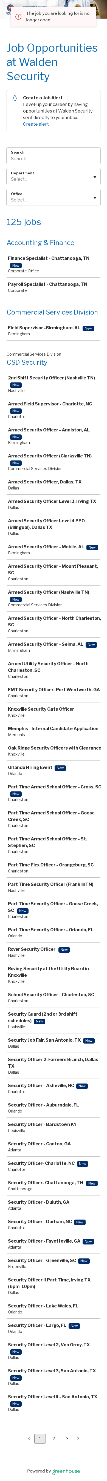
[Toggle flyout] (95, 177)
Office (16, 194)
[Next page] (78, 1439)
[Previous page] (29, 1439)
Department (22, 173)
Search (17, 152)
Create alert (36, 124)
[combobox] (11, 179)
